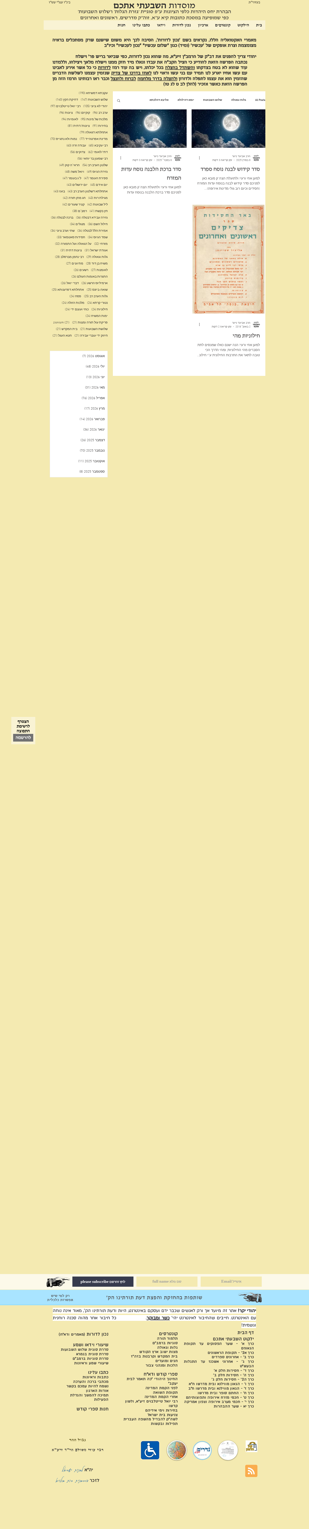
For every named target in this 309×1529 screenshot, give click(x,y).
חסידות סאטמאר (71, 237)
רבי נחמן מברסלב (69, 257)
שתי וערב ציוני (62, 231)
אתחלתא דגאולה (94, 132)
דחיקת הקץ (67, 100)
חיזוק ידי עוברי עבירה (91, 336)
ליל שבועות (97, 205)
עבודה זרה (76, 146)
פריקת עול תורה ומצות (90, 323)
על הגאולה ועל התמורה (73, 244)
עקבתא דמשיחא (93, 93)
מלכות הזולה (73, 303)
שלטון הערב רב (95, 165)
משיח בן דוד (97, 264)
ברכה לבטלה (62, 218)
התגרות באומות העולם (89, 277)
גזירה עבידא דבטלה (92, 218)
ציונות (66, 113)
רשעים (81, 270)
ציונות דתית (71, 250)
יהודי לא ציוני (95, 106)
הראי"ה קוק (69, 165)
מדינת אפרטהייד (94, 139)
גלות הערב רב (96, 296)
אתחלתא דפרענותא (68, 290)
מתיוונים (74, 264)
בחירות (100, 126)
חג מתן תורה (74, 198)
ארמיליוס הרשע (94, 283)
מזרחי (101, 244)
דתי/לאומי (98, 152)
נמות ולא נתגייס (63, 139)
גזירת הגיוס (97, 172)
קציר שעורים (73, 205)
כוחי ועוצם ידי (77, 309)
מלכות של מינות (94, 119)
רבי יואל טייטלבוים (65, 106)
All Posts (260, 100)
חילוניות (99, 309)
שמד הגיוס (98, 237)
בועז (59, 191)
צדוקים (77, 152)
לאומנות (99, 270)
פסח (75, 296)
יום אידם (99, 185)
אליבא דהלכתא (159, 100)
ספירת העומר (96, 178)
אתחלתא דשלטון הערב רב (88, 191)
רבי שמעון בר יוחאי (92, 159)
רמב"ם (79, 211)
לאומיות (70, 119)
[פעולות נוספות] (197, 158)
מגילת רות (98, 198)
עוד (138, 100)
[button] (118, 101)
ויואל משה (74, 172)
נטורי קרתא (97, 303)
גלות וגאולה (238, 100)
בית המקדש (66, 329)
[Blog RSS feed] (251, 1471)
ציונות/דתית (79, 126)
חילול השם (98, 224)
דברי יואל (70, 283)
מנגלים (77, 224)
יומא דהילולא (186, 100)
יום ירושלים (77, 185)
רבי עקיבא (98, 146)
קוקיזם (83, 113)
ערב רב (100, 113)
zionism (61, 323)
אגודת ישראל (96, 250)
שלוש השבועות (212, 100)
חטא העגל (62, 336)
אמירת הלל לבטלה (92, 231)
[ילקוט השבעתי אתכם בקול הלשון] (251, 1446)
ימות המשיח (97, 316)
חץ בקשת (99, 211)
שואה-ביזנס (97, 290)
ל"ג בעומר (72, 178)
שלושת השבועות (94, 329)
